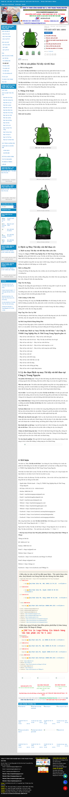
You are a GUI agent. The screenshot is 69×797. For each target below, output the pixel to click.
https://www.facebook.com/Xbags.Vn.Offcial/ (39, 556)
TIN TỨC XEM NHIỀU (7, 159)
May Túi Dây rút (6, 134)
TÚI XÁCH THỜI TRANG (7, 79)
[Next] (40, 37)
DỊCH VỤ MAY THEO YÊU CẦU (32, 1)
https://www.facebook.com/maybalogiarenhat (40, 514)
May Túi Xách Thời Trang (7, 128)
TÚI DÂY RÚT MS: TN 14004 (22, 745)
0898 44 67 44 (25, 649)
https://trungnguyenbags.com (14, 776)
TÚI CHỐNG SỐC (6, 60)
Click (42, 523)
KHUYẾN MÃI (6, 153)
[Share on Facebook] (45, 54)
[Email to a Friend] (50, 54)
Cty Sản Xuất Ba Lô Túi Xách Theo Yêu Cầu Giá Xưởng (8, 303)
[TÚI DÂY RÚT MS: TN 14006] (49, 712)
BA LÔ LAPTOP (6, 39)
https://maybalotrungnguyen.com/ (36, 503)
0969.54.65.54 (25, 637)
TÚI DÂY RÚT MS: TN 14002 (22, 721)
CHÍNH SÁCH (6, 150)
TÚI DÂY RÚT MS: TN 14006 (48, 721)
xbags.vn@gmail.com (30, 549)
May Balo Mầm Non (7, 110)
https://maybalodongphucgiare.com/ (36, 506)
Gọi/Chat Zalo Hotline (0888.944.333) (42, 605)
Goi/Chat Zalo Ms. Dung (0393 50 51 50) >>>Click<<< (48, 597)
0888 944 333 (27, 602)
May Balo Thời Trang (8, 112)
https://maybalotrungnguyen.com (15, 773)
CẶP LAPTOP (6, 50)
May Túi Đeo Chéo (7, 132)
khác (3, 53)
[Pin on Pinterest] (53, 54)
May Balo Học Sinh (7, 107)
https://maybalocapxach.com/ (34, 508)
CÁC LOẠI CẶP (5, 42)
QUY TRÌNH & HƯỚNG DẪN (19, 1)
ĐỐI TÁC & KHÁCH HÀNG (8, 156)
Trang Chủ (3, 1)
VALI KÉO (4, 82)
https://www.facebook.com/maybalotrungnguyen (41, 511)
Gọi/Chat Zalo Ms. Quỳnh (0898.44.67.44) (43, 652)
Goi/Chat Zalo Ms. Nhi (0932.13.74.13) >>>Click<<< (47, 583)
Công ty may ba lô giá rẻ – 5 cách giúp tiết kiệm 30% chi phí (8, 292)
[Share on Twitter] (48, 54)
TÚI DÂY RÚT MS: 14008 (36, 721)
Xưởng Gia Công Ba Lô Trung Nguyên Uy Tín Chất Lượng (8, 308)
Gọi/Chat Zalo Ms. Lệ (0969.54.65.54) (42, 640)
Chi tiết (19, 723)
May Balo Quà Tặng (7, 97)
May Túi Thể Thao (7, 137)
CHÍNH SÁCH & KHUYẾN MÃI (7, 4)
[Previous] (20, 37)
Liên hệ (28, 723)
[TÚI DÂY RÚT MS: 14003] (62, 736)
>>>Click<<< (60, 605)
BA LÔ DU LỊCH (6, 34)
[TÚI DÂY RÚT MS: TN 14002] (24, 712)
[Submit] (15, 206)
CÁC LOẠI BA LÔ (6, 31)
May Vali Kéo (6, 122)
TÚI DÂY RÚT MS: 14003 (62, 744)
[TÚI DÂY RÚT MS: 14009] (62, 712)
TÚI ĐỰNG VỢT (6, 68)
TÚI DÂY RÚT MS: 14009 (62, 721)
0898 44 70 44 (25, 643)
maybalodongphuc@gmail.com (13, 769)
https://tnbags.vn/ (30, 564)
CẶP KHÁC (5, 47)
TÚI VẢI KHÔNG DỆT (7, 73)
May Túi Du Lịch (7, 125)
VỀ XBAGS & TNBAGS (7, 161)
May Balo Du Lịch (7, 102)
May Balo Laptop (7, 105)
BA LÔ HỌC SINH (7, 36)
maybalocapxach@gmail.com (13, 771)
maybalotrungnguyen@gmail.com (14, 766)
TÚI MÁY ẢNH (6, 71)
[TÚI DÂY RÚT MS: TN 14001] (49, 736)
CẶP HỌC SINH (6, 44)
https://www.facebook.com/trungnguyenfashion (41, 517)
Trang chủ (46, 26)
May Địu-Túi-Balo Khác (8, 139)
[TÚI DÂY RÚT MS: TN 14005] (37, 736)
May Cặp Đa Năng (7, 120)
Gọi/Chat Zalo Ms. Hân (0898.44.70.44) (42, 646)
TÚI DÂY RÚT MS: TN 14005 (35, 745)
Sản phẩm (52, 26)
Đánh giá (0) (25, 59)
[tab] (19, 59)
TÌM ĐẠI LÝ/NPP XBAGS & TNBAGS (48, 1)
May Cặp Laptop (7, 117)
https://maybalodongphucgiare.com (15, 778)
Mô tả (19, 59)
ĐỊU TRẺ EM (5, 58)
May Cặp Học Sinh (7, 115)
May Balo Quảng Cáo (8, 100)
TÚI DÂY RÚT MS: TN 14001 (48, 745)
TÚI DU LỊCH (5, 76)
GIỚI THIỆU (9, 1)
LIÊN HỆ (4, 164)
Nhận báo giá (48, 32)
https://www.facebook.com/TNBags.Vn (37, 567)
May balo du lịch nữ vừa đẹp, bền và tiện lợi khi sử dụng (8, 285)
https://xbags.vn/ (28, 553)
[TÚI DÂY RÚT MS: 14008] (37, 712)
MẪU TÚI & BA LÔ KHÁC (7, 55)
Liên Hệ (23, 4)
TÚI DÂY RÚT (6, 63)
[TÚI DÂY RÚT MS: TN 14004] (24, 736)
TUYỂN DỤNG (18, 4)
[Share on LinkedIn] (55, 54)
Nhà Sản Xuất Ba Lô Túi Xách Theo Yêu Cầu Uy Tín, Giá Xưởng (8, 298)
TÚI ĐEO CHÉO (6, 65)
